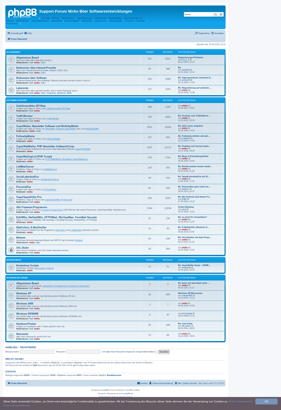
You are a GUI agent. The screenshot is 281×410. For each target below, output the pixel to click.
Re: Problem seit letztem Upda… (194, 146)
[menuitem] (28, 33)
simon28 (186, 80)
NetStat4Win (56, 21)
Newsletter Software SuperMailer (60, 129)
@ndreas (61, 93)
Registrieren (28, 347)
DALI (43, 62)
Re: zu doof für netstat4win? (192, 217)
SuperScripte (13, 260)
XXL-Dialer (22, 247)
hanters (185, 189)
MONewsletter (22, 21)
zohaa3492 (187, 295)
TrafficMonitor (100, 18)
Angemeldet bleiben (146, 352)
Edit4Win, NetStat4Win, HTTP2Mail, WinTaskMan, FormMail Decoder (56, 217)
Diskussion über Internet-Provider (36, 67)
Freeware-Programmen (52, 210)
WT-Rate (46, 18)
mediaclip (186, 267)
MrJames (186, 326)
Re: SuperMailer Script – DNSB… (194, 265)
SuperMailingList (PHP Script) (34, 156)
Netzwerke (22, 334)
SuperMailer (87, 21)
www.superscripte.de (44, 268)
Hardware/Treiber (26, 323)
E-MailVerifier (76, 230)
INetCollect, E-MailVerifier (31, 227)
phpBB (105, 390)
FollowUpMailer (116, 21)
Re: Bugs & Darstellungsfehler (193, 156)
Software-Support (16, 100)
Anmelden (11, 347)
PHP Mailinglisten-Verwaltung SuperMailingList (66, 159)
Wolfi (69, 93)
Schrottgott (187, 313)
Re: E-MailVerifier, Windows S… (193, 227)
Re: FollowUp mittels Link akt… (194, 136)
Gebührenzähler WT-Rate (30, 105)
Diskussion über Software (31, 77)
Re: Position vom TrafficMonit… (194, 116)
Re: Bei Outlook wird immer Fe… (194, 197)
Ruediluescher (114, 375)
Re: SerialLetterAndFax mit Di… (194, 176)
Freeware (129, 21)
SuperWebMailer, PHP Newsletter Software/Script (45, 146)
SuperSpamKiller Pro (133, 18)
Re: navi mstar (185, 323)
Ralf (31, 62)
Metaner (10, 21)
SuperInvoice (100, 21)
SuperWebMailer (72, 21)
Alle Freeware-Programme (31, 207)
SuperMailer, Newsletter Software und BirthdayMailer (47, 126)
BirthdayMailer (115, 18)
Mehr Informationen (241, 401)
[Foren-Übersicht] (22, 12)
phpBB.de (128, 393)
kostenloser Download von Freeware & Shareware (66, 286)
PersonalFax (12, 23)
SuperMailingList (84, 18)
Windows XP (23, 293)
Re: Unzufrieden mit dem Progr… (194, 237)
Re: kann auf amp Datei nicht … (194, 283)
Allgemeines (13, 52)
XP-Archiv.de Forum (16, 278)
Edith (184, 199)
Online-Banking (186, 207)
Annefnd (186, 70)
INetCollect (60, 230)
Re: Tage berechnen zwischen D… (195, 77)
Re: (179, 67)
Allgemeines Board (27, 57)
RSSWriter (140, 21)
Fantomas (51, 93)
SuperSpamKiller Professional (58, 199)
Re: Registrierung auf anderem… (194, 88)
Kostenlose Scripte (27, 265)
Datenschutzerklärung (16, 405)
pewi (184, 209)
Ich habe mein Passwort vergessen (118, 352)
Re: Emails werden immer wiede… (195, 166)
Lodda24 (186, 138)
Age (38, 242)
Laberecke (22, 88)
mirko (37, 62)
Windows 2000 (24, 303)
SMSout (55, 18)
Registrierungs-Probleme (190, 57)
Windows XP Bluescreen (190, 293)
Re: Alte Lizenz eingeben (190, 126)
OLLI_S (185, 60)
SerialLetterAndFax (40, 21)
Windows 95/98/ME (27, 313)
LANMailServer (68, 18)
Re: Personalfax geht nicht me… (194, 186)
